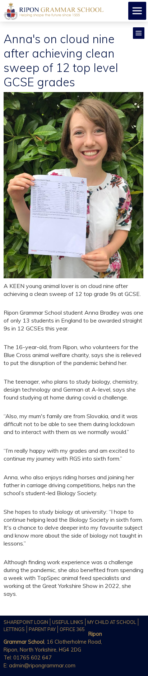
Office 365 (72, 629)
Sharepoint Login (26, 622)
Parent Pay (42, 629)
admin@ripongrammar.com (42, 665)
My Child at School (111, 622)
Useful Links (67, 622)
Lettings (14, 629)
